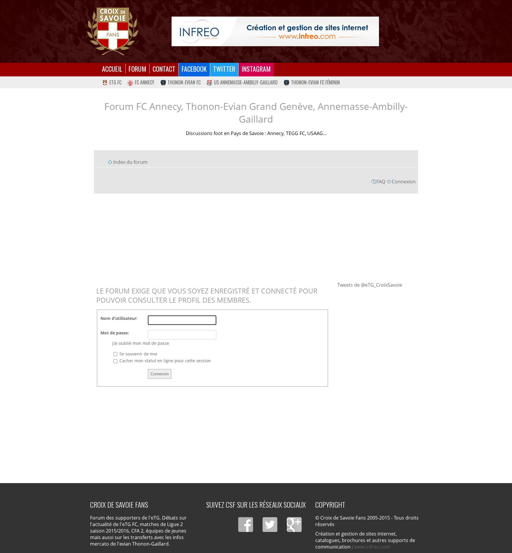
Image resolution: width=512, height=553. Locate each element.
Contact (164, 68)
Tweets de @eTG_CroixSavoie (369, 285)
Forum (137, 68)
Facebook (194, 68)
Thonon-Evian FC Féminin (315, 82)
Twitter (224, 68)
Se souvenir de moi (137, 354)
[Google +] (294, 524)
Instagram (256, 68)
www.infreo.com (372, 547)
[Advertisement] (256, 237)
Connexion (404, 181)
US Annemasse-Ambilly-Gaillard (246, 82)
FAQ (380, 181)
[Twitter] (270, 524)
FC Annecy (144, 82)
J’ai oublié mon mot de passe (140, 343)
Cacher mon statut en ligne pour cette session (164, 360)
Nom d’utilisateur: (118, 318)
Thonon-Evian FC (184, 82)
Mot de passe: (114, 333)
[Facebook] (245, 524)
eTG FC (115, 82)
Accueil (112, 68)
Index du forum (130, 162)
